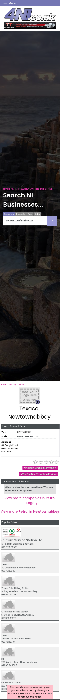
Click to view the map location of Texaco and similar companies (29, 489)
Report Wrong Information (41, 467)
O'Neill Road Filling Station (14, 611)
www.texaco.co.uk (28, 436)
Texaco (5, 564)
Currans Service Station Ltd (21, 540)
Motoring (12, 384)
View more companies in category (30, 500)
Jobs (37, 214)
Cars (30, 214)
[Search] (52, 221)
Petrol (21, 384)
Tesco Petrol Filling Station (15, 588)
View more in (30, 511)
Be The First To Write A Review (39, 474)
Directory (9, 214)
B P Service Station (11, 682)
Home (3, 384)
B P (2, 658)
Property (20, 214)
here (49, 693)
